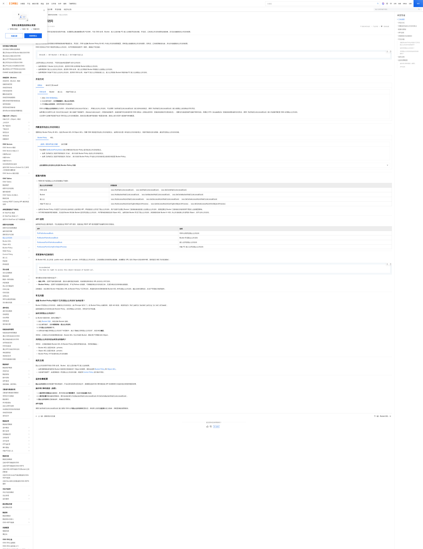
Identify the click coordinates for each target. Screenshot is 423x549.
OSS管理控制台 (52, 98)
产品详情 (375, 26)
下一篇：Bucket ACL (381, 416)
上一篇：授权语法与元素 (46, 416)
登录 (418, 3)
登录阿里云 (33, 36)
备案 (399, 3)
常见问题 (58, 9)
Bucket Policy (100, 369)
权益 (42, 3)
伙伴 (59, 3)
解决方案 (35, 3)
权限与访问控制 (52, 15)
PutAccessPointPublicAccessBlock (49, 242)
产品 (28, 3)
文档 (395, 3)
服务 (65, 3)
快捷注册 (14, 36)
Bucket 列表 (46, 321)
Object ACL (111, 369)
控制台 (405, 3)
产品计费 (49, 9)
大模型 (22, 3)
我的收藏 (386, 26)
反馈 (217, 426)
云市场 (53, 3)
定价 (47, 3)
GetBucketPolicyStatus (54, 150)
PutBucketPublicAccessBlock (47, 238)
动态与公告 (67, 9)
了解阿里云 (72, 3)
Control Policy (88, 372)
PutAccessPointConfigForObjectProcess (52, 247)
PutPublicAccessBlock (45, 233)
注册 (410, 3)
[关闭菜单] (3, 3)
